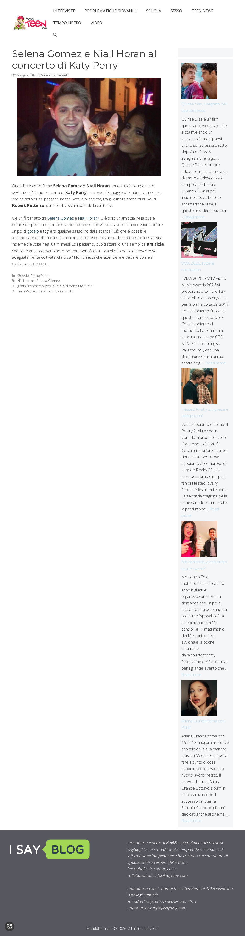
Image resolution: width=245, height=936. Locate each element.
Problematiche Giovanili (111, 10)
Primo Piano (40, 275)
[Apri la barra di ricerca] (55, 35)
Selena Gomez (61, 218)
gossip (33, 231)
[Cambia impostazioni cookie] (9, 926)
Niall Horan (88, 218)
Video (96, 22)
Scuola (153, 10)
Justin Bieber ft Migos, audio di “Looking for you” (54, 286)
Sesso (176, 10)
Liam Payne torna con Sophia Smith (45, 291)
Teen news (203, 10)
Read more (194, 217)
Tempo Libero (67, 22)
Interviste (64, 10)
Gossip (23, 275)
